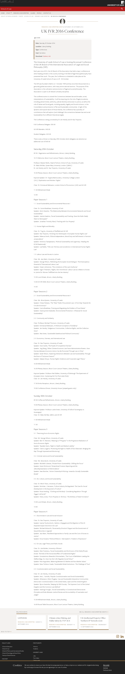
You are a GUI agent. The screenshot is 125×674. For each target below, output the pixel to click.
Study (8, 13)
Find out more (107, 670)
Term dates (36, 658)
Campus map (36, 660)
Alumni (33, 13)
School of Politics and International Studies (13, 651)
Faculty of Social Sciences (9, 16)
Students (35, 649)
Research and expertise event (52, 27)
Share (38, 38)
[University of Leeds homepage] (115, 3)
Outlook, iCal (46, 56)
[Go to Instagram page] (117, 636)
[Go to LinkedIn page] (122, 636)
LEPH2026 (22, 618)
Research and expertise (21, 13)
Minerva (35, 646)
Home (3, 13)
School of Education (7, 646)
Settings (105, 668)
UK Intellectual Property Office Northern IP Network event (93, 619)
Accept (106, 665)
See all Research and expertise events (93, 612)
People (39, 13)
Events (21, 16)
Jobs (34, 656)
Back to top (5, 632)
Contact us (47, 13)
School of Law (6, 9)
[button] (122, 9)
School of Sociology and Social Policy (11, 653)
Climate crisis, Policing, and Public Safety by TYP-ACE (60, 619)
